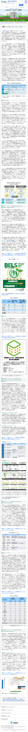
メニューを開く (26, 2)
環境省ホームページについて (8, 706)
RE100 (4, 700)
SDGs (3, 32)
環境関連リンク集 (6, 715)
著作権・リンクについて (7, 709)
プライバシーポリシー (7, 712)
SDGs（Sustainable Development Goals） (16, 700)
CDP (10, 156)
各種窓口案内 (5, 719)
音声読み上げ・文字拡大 (14, 8)
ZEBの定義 (10, 240)
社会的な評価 (6, 30)
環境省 (2, 22)
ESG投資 (21, 699)
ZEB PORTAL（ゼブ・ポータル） (9, 22)
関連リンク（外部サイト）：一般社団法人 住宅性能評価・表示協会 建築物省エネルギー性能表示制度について (14, 255)
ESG (6, 32)
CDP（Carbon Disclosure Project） (10, 699)
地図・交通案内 (10, 727)
